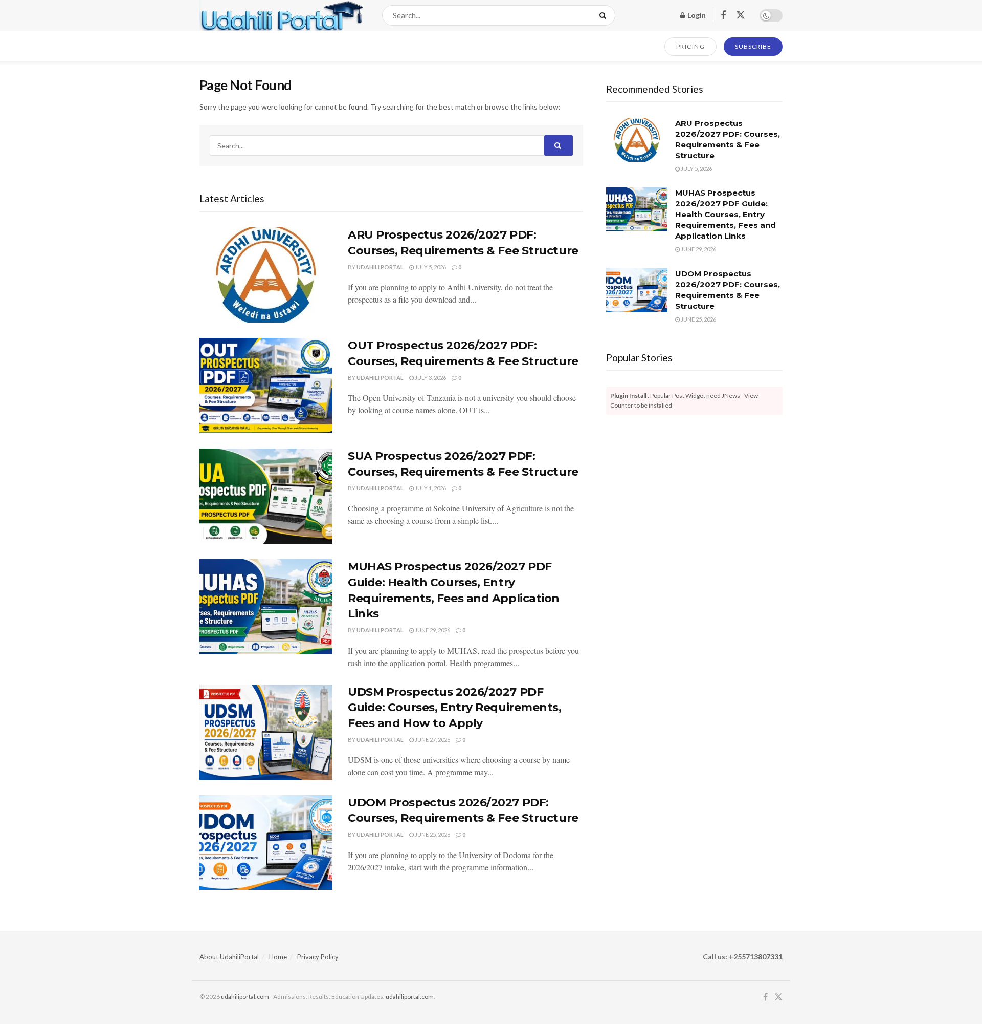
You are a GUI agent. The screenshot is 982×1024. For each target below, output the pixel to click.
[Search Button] (604, 15)
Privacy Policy (318, 957)
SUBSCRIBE (753, 46)
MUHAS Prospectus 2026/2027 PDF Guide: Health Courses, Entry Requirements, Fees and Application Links (725, 214)
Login (696, 15)
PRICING (690, 46)
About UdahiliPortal (229, 957)
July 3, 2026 (430, 377)
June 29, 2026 (432, 630)
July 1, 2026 (430, 488)
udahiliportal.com (245, 996)
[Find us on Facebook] (723, 16)
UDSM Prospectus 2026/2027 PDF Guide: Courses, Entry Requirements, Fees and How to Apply (455, 708)
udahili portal (380, 267)
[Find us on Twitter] (740, 15)
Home (278, 957)
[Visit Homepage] (281, 15)
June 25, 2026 (432, 834)
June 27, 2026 (432, 739)
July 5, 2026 (430, 267)
